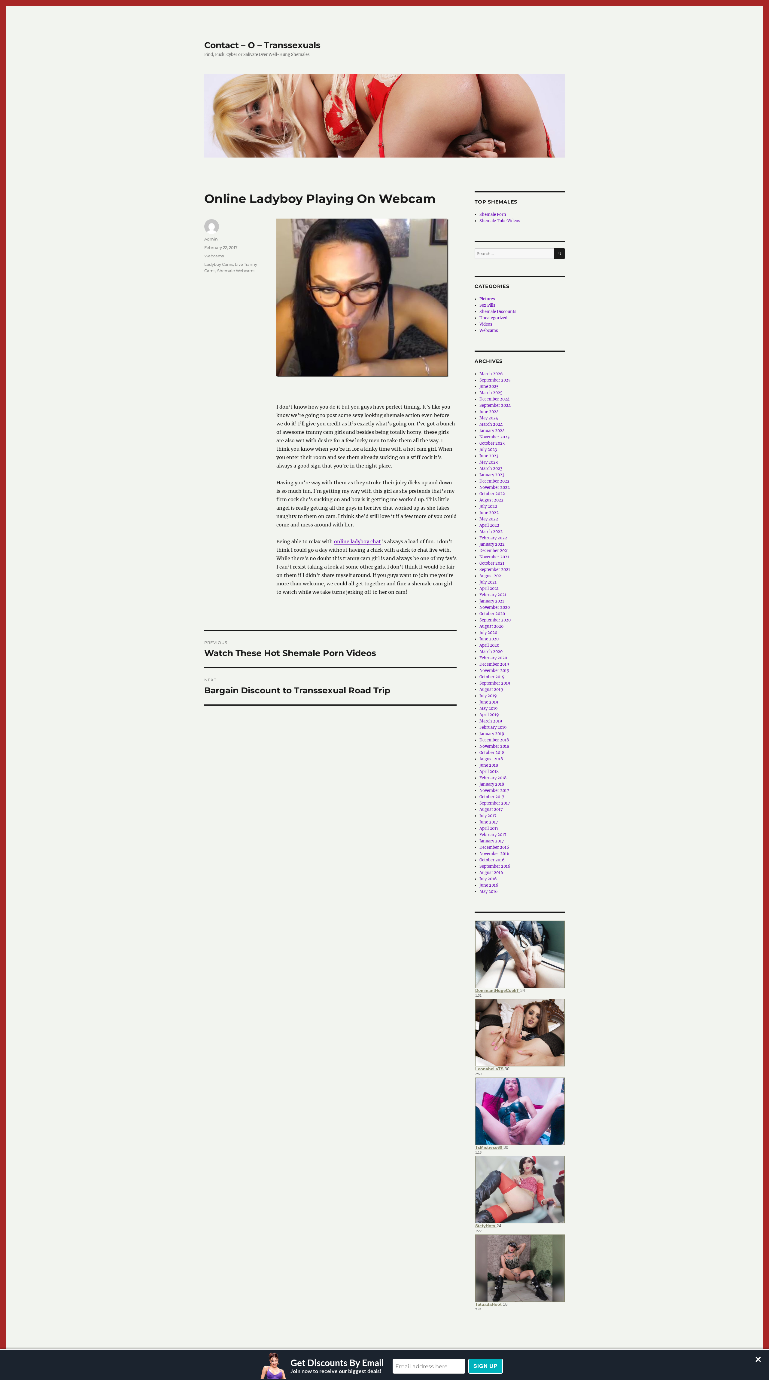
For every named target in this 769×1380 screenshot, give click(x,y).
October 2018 (491, 752)
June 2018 (488, 765)
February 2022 (493, 538)
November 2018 (494, 746)
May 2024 (488, 418)
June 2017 (488, 822)
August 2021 (491, 575)
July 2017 (488, 815)
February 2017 (492, 834)
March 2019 (490, 721)
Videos (485, 324)
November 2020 (494, 607)
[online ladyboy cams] (362, 297)
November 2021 (494, 557)
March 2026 (491, 373)
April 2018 (489, 771)
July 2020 (488, 632)
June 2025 (489, 386)
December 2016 (494, 847)
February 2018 (492, 777)
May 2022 (488, 519)
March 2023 (490, 468)
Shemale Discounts (497, 311)
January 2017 (491, 841)
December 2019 (494, 664)
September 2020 (495, 620)
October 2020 (492, 613)
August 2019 (491, 689)
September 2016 (494, 866)
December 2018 (494, 740)
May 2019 (488, 708)
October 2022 (492, 493)
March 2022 (491, 531)
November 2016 (494, 853)
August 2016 (491, 872)
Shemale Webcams (236, 270)
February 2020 (493, 658)
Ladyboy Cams (218, 264)
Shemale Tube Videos (499, 220)
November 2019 (494, 670)
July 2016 (488, 879)
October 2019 (492, 676)
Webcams (214, 255)
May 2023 (488, 462)
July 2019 (488, 695)
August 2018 (491, 759)
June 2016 (488, 885)
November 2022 (494, 487)
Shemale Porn (492, 214)
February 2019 (493, 727)
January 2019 (491, 733)
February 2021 (492, 594)
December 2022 (494, 481)
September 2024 (495, 405)
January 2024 (492, 430)
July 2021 (488, 582)
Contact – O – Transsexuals (262, 45)
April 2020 (489, 645)
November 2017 (494, 790)
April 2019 (489, 714)
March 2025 (491, 392)
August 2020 (491, 626)
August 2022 (491, 500)
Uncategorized (493, 317)
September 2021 (494, 569)
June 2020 (489, 639)
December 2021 (494, 550)
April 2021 (489, 588)
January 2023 (491, 474)
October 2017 (491, 796)
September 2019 (494, 683)
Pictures (487, 299)
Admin (211, 239)
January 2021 (491, 601)
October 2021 (491, 563)
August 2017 (491, 809)
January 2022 (492, 544)
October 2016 (492, 860)
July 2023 (488, 449)
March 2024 (491, 424)
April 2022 (489, 525)
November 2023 (494, 437)
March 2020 (491, 651)
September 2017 (494, 803)
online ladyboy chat (357, 541)
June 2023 (488, 455)
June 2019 (488, 702)
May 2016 (488, 891)
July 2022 (488, 506)
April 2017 (489, 828)
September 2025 (495, 380)
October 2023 (492, 443)
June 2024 (489, 411)
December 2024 (494, 399)
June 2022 (489, 512)
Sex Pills (487, 305)
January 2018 (491, 784)
